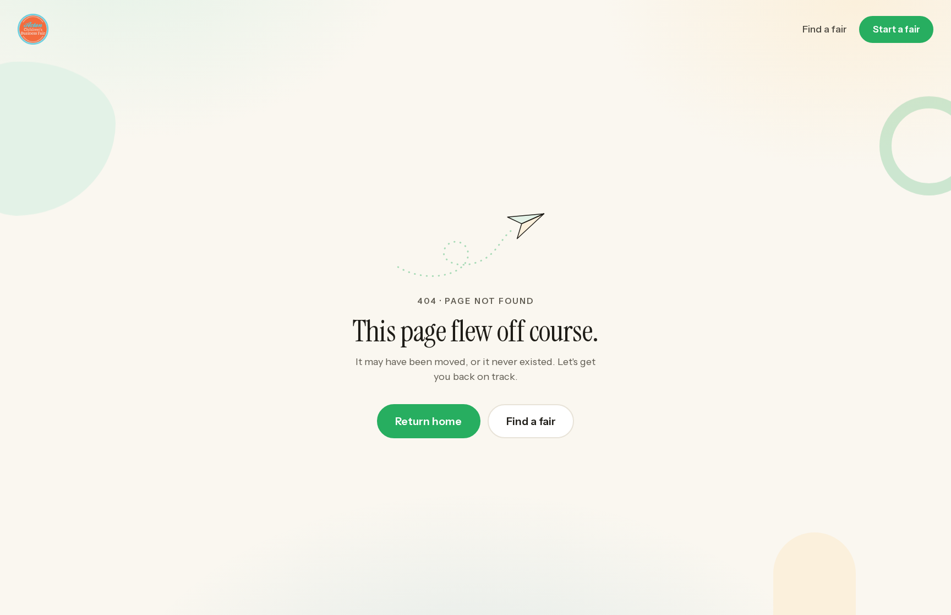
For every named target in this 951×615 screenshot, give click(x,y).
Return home (428, 421)
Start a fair (896, 29)
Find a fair (824, 29)
